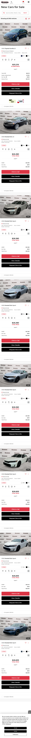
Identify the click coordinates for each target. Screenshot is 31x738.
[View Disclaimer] (15, 59)
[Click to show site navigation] (28, 2)
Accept (15, 728)
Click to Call (15, 84)
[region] (15, 76)
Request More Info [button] (15, 93)
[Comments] (28, 60)
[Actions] (28, 48)
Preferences (15, 734)
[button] (29, 34)
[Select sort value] (29, 18)
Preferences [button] (8, 724)
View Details (15, 88)
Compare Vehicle (8, 106)
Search (25, 12)
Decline (15, 731)
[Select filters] (26, 18)
